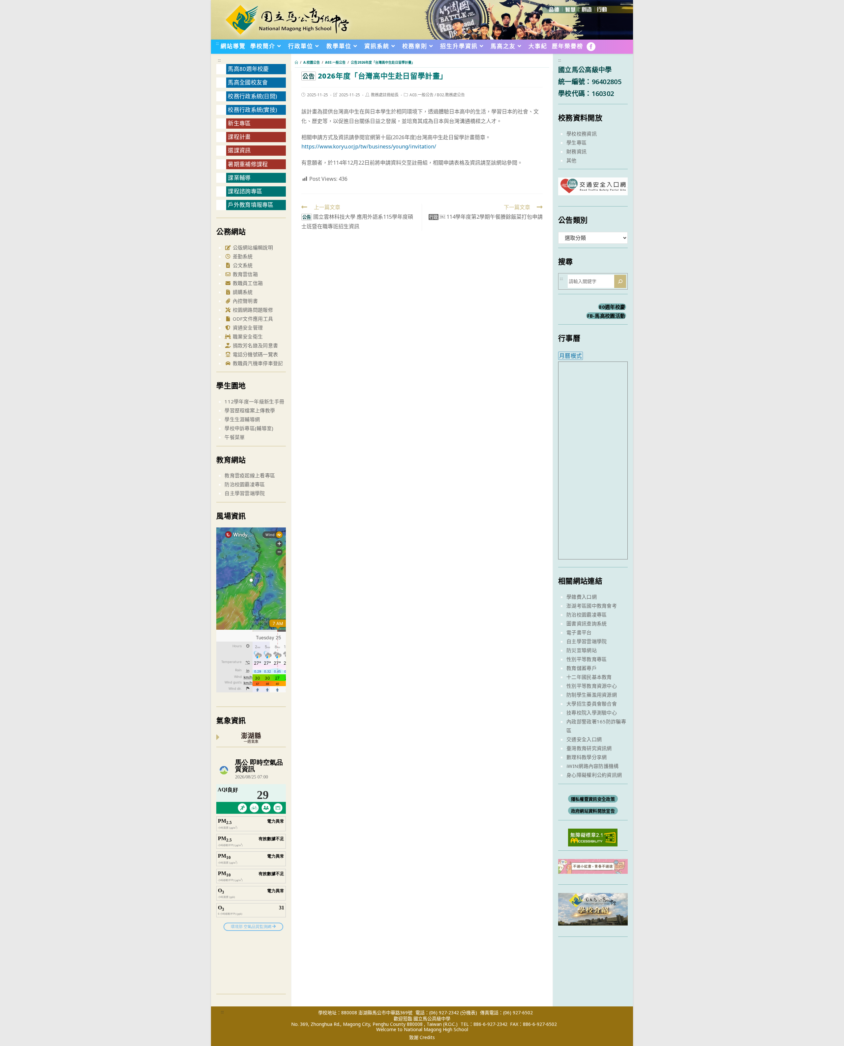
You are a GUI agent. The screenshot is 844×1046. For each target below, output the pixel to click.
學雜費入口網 (581, 596)
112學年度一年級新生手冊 (254, 401)
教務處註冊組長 (385, 95)
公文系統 (242, 265)
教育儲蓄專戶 (581, 668)
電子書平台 (579, 632)
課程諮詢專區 (245, 191)
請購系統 (242, 292)
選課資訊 (239, 150)
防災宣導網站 (581, 650)
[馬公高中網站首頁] (287, 19)
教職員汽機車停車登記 (257, 363)
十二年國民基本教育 (589, 677)
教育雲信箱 (244, 274)
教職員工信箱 (247, 283)
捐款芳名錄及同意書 (254, 345)
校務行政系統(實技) (252, 109)
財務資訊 (576, 151)
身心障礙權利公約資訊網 (594, 775)
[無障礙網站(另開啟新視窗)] (593, 836)
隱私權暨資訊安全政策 (593, 799)
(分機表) (468, 1012)
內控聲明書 (244, 301)
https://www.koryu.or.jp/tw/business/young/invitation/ (368, 146)
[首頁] (296, 62)
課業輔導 (239, 177)
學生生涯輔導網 (242, 419)
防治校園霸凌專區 (245, 484)
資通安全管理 (247, 327)
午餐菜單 (235, 437)
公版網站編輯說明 (252, 247)
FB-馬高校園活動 (606, 315)
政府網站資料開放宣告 (593, 811)
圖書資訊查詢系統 (586, 623)
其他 (571, 160)
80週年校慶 (612, 306)
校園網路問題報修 (252, 309)
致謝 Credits (422, 1037)
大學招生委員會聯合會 (591, 703)
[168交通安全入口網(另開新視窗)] (593, 189)
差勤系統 (242, 256)
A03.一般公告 (421, 95)
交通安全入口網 (584, 739)
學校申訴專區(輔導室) (249, 428)
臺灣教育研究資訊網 (589, 748)
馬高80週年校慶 (248, 69)
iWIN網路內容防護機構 (592, 766)
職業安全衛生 (247, 336)
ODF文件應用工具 (252, 318)
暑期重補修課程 (248, 164)
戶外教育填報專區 (250, 204)
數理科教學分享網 (586, 757)
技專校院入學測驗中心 (591, 712)
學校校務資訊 (581, 133)
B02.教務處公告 (451, 95)
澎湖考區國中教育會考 (591, 605)
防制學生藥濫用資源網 (591, 694)
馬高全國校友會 (248, 82)
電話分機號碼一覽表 (254, 354)
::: (217, 43)
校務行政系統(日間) (252, 96)
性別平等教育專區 (586, 659)
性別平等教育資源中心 (591, 685)
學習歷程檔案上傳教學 (250, 410)
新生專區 (239, 123)
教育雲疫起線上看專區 (250, 475)
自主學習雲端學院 (245, 493)
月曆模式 (570, 356)
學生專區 (576, 142)
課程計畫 (239, 137)
